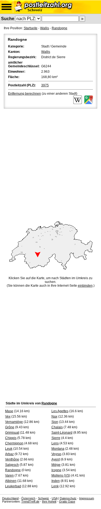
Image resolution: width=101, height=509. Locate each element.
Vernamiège (14, 422)
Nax (54, 416)
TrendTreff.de (30, 501)
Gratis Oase (67, 501)
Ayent (55, 459)
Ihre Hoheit (49, 501)
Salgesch (12, 465)
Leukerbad (13, 486)
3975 (45, 85)
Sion (54, 422)
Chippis (10, 438)
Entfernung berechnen (24, 93)
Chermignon (14, 443)
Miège (56, 465)
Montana (57, 449)
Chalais (57, 427)
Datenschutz (68, 498)
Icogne (56, 470)
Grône (9, 427)
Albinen (10, 481)
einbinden (85, 285)
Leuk (8, 449)
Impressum (86, 498)
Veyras (56, 454)
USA (54, 498)
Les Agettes (59, 411)
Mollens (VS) (60, 475)
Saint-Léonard (61, 432)
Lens (55, 443)
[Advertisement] (50, 162)
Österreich (28, 498)
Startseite (30, 28)
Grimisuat (12, 432)
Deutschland (10, 498)
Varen (9, 475)
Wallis (44, 28)
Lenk (55, 486)
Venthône (12, 459)
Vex (8, 416)
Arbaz (9, 454)
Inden (55, 481)
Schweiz (43, 498)
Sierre (55, 438)
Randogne (59, 28)
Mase (9, 411)
